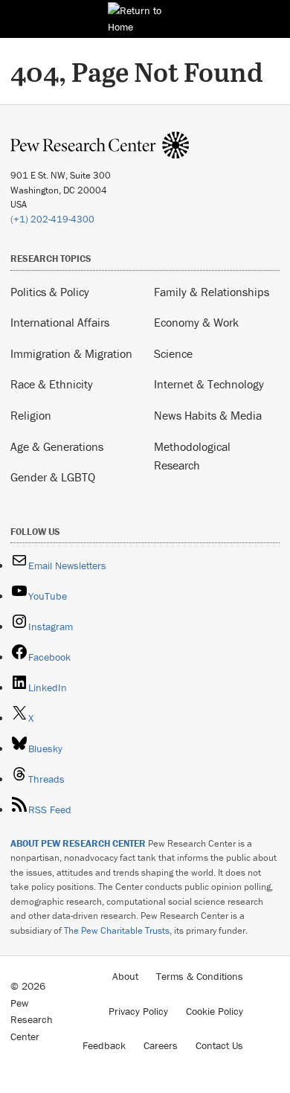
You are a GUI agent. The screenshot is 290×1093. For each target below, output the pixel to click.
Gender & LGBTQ (52, 476)
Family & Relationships (211, 291)
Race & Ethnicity (51, 383)
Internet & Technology (209, 383)
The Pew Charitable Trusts (117, 930)
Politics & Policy (49, 291)
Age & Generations (56, 446)
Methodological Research (192, 456)
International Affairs (59, 322)
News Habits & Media (208, 415)
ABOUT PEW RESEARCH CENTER (78, 843)
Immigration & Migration (71, 353)
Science (173, 353)
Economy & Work (196, 322)
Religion (30, 415)
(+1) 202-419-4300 (52, 219)
